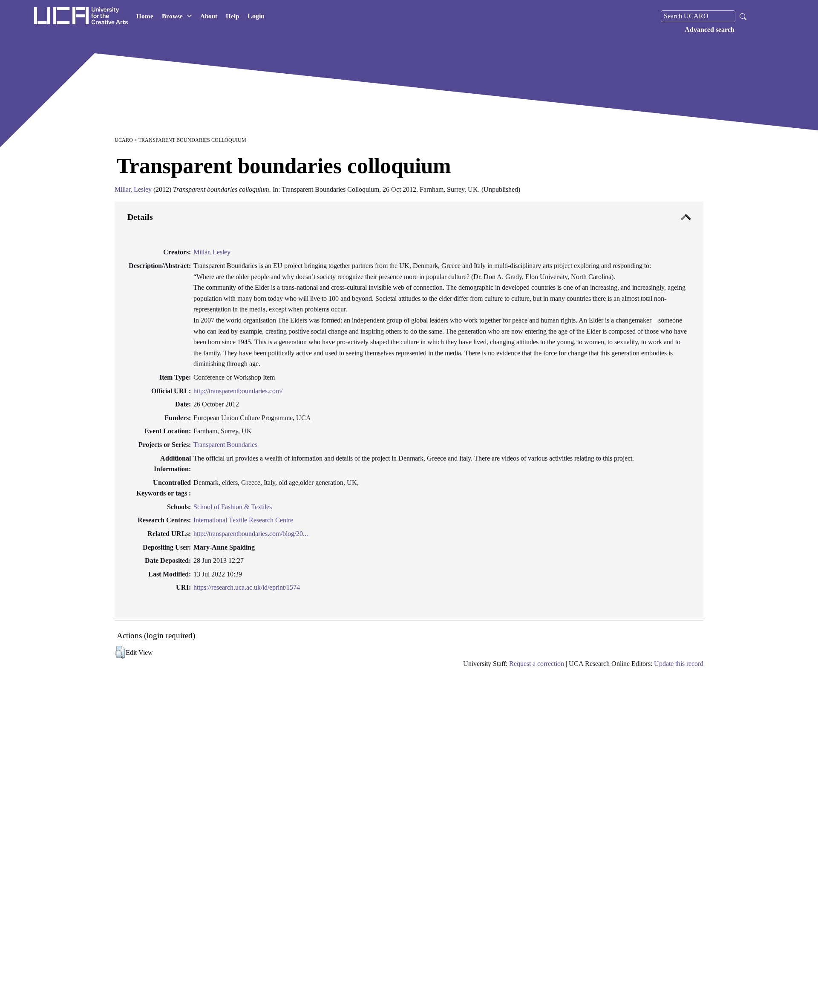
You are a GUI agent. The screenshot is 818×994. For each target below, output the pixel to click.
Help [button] (232, 16)
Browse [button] (172, 16)
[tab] (409, 411)
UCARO (124, 140)
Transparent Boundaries (225, 444)
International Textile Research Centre (243, 520)
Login (256, 16)
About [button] (208, 16)
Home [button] (144, 16)
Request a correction (536, 663)
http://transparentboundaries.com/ (237, 391)
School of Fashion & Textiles (232, 506)
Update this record (678, 663)
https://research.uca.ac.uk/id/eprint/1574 (246, 587)
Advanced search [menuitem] (709, 29)
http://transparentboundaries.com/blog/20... (250, 533)
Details (140, 217)
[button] (120, 652)
